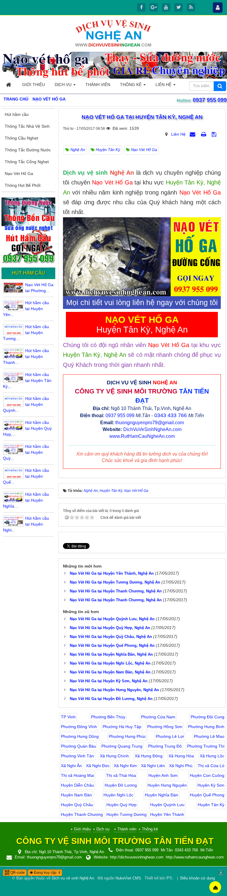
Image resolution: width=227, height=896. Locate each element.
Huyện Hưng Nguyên (167, 785)
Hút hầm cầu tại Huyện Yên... (26, 308)
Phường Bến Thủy (108, 716)
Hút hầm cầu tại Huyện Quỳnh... (26, 404)
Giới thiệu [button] (33, 84)
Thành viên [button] (97, 84)
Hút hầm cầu (17, 114)
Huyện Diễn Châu (77, 785)
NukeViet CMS (128, 878)
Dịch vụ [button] (64, 84)
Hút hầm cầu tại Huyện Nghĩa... (26, 500)
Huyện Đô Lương (121, 785)
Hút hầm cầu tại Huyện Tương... (26, 332)
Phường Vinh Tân (77, 756)
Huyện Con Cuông (207, 775)
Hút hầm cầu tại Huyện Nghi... (26, 524)
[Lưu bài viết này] (215, 134)
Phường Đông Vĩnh (79, 726)
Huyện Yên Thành (167, 814)
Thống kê (150, 829)
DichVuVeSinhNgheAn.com (152, 429)
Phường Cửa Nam (158, 716)
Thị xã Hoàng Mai (77, 775)
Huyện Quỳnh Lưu (167, 804)
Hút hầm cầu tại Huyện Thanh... (26, 356)
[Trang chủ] (9, 84)
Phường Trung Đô (165, 746)
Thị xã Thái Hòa (121, 775)
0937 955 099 (120, 415)
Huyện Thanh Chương (82, 814)
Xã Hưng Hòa (181, 756)
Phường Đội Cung (207, 716)
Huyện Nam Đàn (76, 795)
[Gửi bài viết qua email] (193, 134)
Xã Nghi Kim (125, 765)
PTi (169, 878)
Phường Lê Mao (209, 736)
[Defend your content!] (221, 873)
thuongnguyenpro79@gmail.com (149, 422)
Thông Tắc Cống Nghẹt (27, 161)
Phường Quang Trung (121, 746)
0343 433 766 (170, 415)
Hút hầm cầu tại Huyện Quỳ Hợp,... (27, 428)
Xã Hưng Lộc (212, 756)
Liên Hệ (178, 134)
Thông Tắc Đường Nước (28, 150)
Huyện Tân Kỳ (211, 804)
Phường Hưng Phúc (127, 736)
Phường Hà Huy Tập (122, 726)
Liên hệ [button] (164, 84)
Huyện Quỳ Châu (77, 804)
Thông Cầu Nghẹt (21, 138)
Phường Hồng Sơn (164, 726)
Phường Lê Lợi (170, 736)
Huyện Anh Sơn (163, 775)
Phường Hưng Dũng (80, 736)
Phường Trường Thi (205, 746)
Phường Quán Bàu (78, 746)
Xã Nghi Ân (71, 765)
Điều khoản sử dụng (197, 878)
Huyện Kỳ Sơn (210, 785)
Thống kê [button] (131, 84)
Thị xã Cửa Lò (211, 765)
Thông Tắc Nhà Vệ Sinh (27, 126)
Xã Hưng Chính (114, 756)
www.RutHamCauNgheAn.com (142, 436)
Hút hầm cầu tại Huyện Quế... (26, 476)
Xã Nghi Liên (153, 765)
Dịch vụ (102, 829)
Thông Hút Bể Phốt (22, 185)
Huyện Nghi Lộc (118, 795)
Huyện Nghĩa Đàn (161, 795)
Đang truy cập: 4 (46, 873)
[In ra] (204, 134)
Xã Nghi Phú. (181, 765)
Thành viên (126, 829)
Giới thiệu (82, 829)
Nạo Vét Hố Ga (19, 173)
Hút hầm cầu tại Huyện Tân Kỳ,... (27, 380)
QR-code (17, 873)
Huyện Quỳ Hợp (121, 804)
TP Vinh (68, 716)
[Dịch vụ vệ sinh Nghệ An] (113, 32)
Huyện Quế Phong (207, 795)
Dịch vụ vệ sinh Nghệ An (73, 878)
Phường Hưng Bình (206, 726)
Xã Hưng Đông (149, 756)
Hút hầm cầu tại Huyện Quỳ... (26, 452)
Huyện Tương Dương (126, 814)
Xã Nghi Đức (98, 765)
